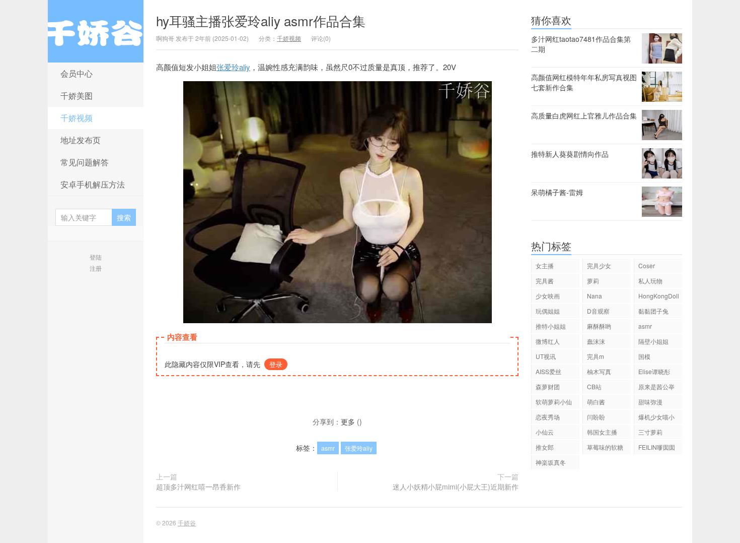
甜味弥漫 (650, 401)
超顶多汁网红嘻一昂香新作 (198, 486)
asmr (328, 448)
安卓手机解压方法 (92, 184)
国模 (644, 356)
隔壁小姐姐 (653, 341)
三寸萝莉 (650, 432)
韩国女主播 (602, 432)
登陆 (96, 257)
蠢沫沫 (596, 341)
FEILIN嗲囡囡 (656, 447)
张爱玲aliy (233, 67)
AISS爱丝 (548, 371)
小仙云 (545, 432)
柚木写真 (599, 371)
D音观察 (598, 311)
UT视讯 (546, 356)
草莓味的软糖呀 (605, 448)
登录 (275, 364)
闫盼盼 (596, 416)
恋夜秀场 (548, 416)
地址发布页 (80, 140)
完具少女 (599, 265)
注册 (96, 268)
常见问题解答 (84, 162)
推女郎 (545, 447)
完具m (595, 356)
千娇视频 (76, 118)
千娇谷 (95, 31)
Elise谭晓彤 (654, 371)
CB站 (594, 386)
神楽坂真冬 (551, 462)
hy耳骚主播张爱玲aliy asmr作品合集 (260, 20)
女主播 (545, 265)
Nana (594, 295)
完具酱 (545, 280)
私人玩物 (650, 280)
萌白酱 (596, 401)
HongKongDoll (658, 295)
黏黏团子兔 (653, 311)
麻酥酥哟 (599, 326)
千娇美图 (76, 95)
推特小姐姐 (551, 326)
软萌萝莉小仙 (554, 401)
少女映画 (548, 295)
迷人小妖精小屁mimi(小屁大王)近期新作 (456, 486)
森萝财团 (548, 386)
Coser (646, 265)
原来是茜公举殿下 (656, 388)
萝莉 (593, 280)
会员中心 (76, 73)
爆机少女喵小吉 (656, 418)
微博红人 (548, 341)
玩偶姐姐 (548, 311)
